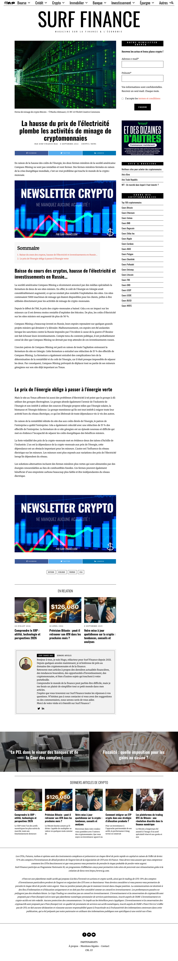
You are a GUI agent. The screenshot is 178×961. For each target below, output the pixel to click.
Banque (97, 2)
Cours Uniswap (128, 269)
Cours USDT (126, 290)
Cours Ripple (127, 238)
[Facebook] (84, 935)
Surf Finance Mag (48, 144)
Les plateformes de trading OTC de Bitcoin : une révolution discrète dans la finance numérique (149, 819)
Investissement (121, 2)
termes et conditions (149, 98)
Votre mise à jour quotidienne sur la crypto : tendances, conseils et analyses (99, 636)
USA (81, 572)
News (9, 2)
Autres (163, 2)
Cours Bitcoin (127, 207)
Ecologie (61, 572)
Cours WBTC (127, 305)
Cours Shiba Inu (128, 233)
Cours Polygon (127, 254)
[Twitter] (39, 708)
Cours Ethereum (128, 212)
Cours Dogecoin (128, 228)
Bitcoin (51, 572)
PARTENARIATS (89, 942)
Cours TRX (126, 280)
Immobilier (77, 2)
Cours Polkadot (128, 264)
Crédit (39, 2)
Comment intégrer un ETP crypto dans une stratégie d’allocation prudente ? (118, 818)
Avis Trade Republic (130, 179)
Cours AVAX (126, 249)
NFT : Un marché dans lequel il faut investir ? (140, 184)
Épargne (145, 2)
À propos (73, 946)
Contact (105, 946)
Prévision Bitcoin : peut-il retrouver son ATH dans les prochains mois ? (65, 634)
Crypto (56, 2)
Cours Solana (127, 218)
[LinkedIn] (43, 708)
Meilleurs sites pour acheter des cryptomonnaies (142, 169)
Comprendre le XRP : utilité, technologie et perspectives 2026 (27, 634)
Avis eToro (126, 174)
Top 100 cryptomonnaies (132, 202)
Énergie (72, 572)
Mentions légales (90, 946)
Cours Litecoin (127, 274)
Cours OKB (126, 285)
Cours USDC (126, 295)
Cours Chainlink (128, 259)
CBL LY (89, 950)
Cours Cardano (128, 243)
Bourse (21, 2)
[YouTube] (94, 935)
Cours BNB (126, 223)
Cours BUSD (126, 300)
